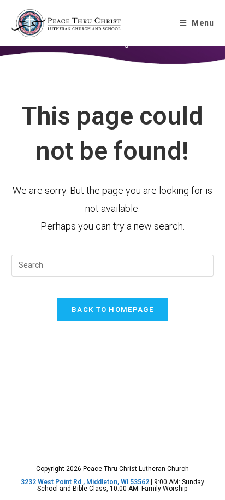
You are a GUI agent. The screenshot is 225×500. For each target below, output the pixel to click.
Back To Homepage (112, 309)
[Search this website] (112, 264)
